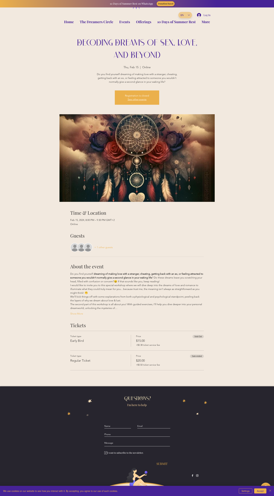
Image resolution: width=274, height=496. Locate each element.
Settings (245, 491)
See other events (137, 99)
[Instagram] (197, 475)
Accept (260, 491)
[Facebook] (192, 475)
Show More (76, 313)
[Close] (270, 490)
